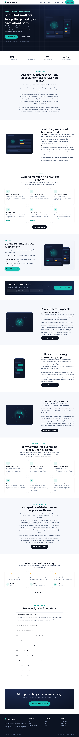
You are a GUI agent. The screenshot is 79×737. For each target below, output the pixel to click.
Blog (58, 2)
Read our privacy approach (50, 430)
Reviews (54, 2)
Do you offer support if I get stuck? (25, 676)
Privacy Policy (64, 721)
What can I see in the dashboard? (24, 655)
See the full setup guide (39, 546)
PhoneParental (12, 2)
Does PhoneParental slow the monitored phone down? (30, 660)
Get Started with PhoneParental (39, 703)
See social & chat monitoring (50, 384)
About (46, 721)
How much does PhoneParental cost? (26, 665)
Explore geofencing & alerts (50, 338)
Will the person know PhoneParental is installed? (28, 650)
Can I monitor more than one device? (25, 640)
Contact (46, 727)
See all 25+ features (39, 227)
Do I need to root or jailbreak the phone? (26, 625)
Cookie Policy (64, 725)
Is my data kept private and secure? (25, 645)
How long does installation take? (24, 630)
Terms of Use (64, 723)
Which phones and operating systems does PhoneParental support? (33, 635)
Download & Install (33, 725)
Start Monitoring (11, 36)
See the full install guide (12, 268)
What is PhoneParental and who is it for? (26, 614)
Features (31, 721)
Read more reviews (39, 592)
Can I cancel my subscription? (24, 671)
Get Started (70, 2)
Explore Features (25, 36)
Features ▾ (42, 2)
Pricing (48, 2)
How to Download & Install (63, 287)
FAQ (62, 2)
